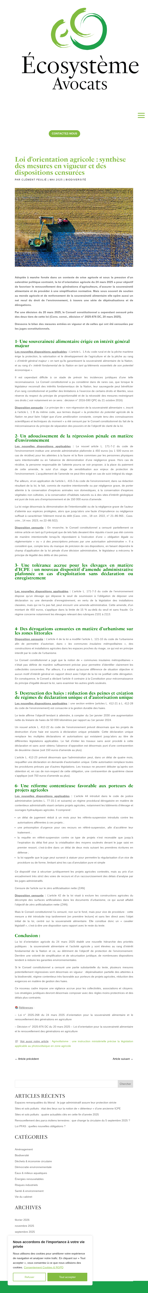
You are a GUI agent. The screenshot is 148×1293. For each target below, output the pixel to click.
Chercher (125, 1083)
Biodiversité (76, 179)
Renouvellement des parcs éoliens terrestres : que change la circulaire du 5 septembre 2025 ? (72, 1120)
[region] (50, 1260)
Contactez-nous (64, 133)
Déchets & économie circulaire (33, 1161)
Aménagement (24, 1149)
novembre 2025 (24, 1225)
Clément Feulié (34, 179)
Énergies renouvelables (29, 1179)
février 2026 (22, 1219)
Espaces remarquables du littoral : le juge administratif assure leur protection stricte (65, 1102)
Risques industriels (26, 1184)
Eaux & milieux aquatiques (31, 1173)
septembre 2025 (25, 1231)
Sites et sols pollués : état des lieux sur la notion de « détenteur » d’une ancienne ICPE (68, 1108)
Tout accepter (67, 1277)
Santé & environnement (29, 1190)
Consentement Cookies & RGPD (43, 1267)
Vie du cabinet (23, 1196)
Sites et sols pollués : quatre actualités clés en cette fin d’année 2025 (57, 1114)
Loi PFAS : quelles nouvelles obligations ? (40, 1126)
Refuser (29, 1277)
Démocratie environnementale (33, 1167)
